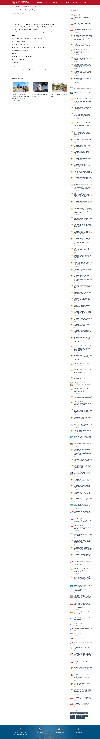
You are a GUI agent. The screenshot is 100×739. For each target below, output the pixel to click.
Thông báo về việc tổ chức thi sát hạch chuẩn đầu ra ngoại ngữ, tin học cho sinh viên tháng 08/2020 (83, 218)
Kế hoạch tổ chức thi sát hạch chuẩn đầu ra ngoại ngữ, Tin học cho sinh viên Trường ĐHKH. (83, 541)
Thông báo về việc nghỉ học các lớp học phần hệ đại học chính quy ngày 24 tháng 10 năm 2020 (82, 58)
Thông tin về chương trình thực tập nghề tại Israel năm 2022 (82, 30)
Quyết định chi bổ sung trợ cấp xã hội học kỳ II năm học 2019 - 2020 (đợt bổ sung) (82, 249)
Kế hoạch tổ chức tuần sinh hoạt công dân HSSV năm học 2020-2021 (83, 172)
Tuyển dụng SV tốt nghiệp (30, 6)
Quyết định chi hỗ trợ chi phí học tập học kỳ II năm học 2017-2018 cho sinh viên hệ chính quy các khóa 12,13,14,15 (83, 676)
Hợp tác (75, 2)
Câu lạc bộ (73, 717)
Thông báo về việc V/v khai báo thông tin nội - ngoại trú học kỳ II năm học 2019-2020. (82, 390)
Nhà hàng (85, 713)
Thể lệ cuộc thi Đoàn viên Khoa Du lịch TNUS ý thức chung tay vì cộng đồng (82, 473)
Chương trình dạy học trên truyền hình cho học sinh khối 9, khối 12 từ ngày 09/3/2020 (82, 513)
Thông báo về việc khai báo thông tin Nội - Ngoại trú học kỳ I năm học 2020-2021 (82, 72)
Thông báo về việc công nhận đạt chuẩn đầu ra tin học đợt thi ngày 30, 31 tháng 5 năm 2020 (83, 232)
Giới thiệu (47, 2)
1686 (23, 13)
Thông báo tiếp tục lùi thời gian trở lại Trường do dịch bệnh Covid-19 (82, 480)
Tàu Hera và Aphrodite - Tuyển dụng (23, 10)
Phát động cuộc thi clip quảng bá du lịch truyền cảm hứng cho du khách (83, 383)
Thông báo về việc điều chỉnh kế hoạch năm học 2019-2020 (81, 364)
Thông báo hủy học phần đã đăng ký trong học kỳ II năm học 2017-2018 (83, 698)
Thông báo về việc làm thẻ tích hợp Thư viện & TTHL (82, 159)
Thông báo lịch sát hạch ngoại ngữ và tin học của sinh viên (82, 325)
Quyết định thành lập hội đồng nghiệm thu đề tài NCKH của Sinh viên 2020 (82, 299)
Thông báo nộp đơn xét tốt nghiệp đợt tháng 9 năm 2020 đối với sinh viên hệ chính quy (82, 225)
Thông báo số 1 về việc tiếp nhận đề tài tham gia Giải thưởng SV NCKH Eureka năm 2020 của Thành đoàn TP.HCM (82, 100)
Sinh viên (68, 2)
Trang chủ (39, 2)
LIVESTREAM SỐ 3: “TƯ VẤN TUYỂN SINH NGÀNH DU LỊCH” (83, 425)
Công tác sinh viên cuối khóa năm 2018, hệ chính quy (82, 684)
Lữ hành (80, 713)
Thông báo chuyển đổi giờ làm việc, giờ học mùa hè (82, 662)
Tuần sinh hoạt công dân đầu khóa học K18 (82, 140)
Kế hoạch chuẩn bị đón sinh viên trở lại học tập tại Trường (82, 431)
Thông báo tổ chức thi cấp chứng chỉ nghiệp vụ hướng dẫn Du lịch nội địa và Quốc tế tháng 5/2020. (83, 403)
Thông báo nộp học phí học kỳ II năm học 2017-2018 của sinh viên (83, 704)
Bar (76, 715)
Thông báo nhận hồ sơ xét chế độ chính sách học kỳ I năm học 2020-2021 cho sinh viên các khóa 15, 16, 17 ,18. (82, 124)
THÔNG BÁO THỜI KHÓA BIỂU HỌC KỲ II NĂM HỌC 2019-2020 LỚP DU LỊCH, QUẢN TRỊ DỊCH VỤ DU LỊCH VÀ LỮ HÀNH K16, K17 (82, 605)
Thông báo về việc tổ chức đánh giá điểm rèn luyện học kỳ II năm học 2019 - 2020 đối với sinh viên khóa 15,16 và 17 (82, 132)
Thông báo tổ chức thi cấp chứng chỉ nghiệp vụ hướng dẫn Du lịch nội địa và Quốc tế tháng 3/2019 (83, 520)
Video (83, 717)
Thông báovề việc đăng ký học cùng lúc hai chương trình (82, 270)
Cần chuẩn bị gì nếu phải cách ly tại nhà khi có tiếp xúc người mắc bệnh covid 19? (82, 506)
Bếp (79, 715)
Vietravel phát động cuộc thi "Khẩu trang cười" (82, 444)
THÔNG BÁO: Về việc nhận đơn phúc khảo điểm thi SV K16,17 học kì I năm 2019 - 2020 (83, 419)
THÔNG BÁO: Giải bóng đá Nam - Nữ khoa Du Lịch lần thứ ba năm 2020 (83, 87)
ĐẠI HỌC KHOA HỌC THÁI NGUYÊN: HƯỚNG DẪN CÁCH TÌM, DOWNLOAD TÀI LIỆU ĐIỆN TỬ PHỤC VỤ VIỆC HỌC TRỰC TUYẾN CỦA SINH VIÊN (83, 588)
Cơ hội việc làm (84, 715)
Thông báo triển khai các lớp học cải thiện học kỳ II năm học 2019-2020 (83, 460)
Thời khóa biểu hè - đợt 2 (80, 624)
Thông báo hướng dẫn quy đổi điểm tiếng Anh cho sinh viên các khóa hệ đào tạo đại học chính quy (82, 312)
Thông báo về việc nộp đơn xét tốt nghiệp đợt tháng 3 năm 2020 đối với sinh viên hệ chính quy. (83, 371)
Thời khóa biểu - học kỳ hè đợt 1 (82, 638)
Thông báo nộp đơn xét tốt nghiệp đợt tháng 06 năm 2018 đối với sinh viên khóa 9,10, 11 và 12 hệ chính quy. (82, 690)
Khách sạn (72, 715)
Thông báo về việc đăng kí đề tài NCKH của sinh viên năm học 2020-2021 (82, 331)
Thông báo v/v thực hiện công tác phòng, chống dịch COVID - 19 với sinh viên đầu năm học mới (82, 166)
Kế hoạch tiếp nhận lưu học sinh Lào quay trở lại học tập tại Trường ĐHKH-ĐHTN (82, 264)
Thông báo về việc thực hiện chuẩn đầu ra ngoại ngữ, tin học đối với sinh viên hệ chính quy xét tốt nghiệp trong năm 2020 (83, 210)
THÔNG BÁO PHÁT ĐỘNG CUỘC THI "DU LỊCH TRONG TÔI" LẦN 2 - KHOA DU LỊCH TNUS (83, 534)
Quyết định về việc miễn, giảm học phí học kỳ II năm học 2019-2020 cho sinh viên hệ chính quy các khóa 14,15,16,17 (83, 339)
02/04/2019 (16, 13)
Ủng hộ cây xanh (78, 633)
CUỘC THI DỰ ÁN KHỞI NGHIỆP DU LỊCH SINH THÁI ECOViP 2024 (82, 18)
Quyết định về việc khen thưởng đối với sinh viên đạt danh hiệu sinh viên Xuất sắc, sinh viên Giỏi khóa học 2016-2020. (83, 80)
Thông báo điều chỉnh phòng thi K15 (83, 628)
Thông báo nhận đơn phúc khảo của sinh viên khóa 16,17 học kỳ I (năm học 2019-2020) (82, 563)
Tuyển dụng (83, 2)
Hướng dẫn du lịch (74, 713)
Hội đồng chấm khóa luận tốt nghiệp (83, 642)
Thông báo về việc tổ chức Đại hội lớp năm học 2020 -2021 (82, 146)
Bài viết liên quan (18, 78)
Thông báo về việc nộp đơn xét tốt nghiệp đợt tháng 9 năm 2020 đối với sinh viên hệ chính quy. (83, 179)
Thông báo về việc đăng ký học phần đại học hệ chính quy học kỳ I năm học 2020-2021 (83, 203)
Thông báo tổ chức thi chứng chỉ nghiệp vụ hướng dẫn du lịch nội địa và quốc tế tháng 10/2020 (82, 65)
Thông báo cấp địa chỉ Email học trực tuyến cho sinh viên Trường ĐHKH (82, 486)
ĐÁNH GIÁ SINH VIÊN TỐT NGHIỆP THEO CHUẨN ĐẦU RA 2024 (82, 24)
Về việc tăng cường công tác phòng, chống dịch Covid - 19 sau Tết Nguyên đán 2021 (83, 51)
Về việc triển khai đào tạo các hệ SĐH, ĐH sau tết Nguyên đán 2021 (82, 44)
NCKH (61, 2)
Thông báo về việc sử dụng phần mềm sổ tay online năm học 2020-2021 (82, 152)
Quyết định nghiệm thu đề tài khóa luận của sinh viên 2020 (82, 293)
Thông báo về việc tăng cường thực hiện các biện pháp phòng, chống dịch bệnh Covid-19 (82, 466)
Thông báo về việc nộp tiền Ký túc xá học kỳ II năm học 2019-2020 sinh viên (83, 286)
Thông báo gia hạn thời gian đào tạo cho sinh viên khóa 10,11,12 (83, 319)
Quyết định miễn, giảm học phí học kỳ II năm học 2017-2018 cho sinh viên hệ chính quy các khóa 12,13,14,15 (83, 669)
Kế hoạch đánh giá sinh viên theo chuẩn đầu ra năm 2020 (82, 306)
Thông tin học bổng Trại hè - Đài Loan (82, 648)
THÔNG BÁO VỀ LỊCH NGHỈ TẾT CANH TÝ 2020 (82, 612)
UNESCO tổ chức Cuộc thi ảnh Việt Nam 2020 (82, 93)
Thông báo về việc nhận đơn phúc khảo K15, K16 (82, 618)
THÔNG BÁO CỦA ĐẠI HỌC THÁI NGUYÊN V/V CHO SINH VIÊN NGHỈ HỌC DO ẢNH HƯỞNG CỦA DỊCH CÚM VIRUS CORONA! (82, 597)
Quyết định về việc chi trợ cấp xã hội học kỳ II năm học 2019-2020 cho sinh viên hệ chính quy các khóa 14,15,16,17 (83, 357)
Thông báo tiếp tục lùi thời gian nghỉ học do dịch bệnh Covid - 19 (83, 499)
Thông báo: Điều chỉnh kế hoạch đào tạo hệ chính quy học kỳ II (83, 377)
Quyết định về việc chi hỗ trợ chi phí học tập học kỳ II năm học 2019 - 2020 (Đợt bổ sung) (82, 256)
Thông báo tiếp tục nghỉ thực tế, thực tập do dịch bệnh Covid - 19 (82, 493)
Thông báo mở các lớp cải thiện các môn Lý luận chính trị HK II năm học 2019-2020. (82, 556)
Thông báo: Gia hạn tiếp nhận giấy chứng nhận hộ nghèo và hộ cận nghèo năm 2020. (82, 570)
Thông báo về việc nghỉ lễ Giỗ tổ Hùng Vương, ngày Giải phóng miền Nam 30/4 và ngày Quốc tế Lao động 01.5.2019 (83, 655)
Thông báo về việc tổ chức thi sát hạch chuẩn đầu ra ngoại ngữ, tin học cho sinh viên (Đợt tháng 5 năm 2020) (83, 410)
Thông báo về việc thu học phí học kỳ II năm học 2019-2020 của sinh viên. (83, 396)
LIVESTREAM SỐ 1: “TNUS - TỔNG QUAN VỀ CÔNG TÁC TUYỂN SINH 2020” (82, 438)
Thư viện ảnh (78, 717)
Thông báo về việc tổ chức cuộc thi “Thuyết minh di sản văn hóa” (82, 108)
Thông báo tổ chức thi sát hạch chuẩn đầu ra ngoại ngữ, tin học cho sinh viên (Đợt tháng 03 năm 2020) (83, 548)
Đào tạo (55, 2)
